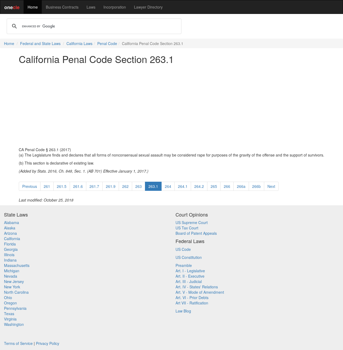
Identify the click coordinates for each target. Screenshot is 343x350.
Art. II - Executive (190, 276)
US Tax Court (187, 227)
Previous (29, 186)
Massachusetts (16, 265)
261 (47, 186)
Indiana (10, 260)
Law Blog (183, 311)
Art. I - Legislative (190, 270)
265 (214, 186)
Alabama (11, 222)
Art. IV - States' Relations (197, 286)
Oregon (10, 303)
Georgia (11, 249)
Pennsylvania (15, 308)
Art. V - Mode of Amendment (200, 292)
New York (12, 286)
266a (241, 186)
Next (271, 186)
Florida (10, 244)
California (12, 238)
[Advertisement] (171, 105)
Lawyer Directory (148, 7)
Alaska (9, 227)
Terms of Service (18, 343)
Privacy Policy (47, 343)
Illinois (9, 254)
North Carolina (16, 292)
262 (125, 186)
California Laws (79, 43)
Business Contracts (62, 7)
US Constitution (189, 257)
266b (256, 186)
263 (138, 186)
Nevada (10, 276)
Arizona (10, 233)
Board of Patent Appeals (196, 233)
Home (33, 7)
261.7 (94, 186)
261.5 (61, 186)
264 (168, 186)
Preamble (184, 265)
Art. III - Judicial (189, 281)
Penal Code (107, 43)
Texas (9, 313)
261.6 (78, 186)
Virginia (10, 319)
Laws (91, 7)
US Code (183, 249)
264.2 (199, 186)
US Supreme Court (192, 222)
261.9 (110, 186)
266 (227, 186)
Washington (14, 324)
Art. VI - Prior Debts (192, 297)
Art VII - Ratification (192, 303)
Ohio (8, 297)
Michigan (11, 270)
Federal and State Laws (40, 43)
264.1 (183, 186)
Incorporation (114, 7)
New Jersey (14, 281)
